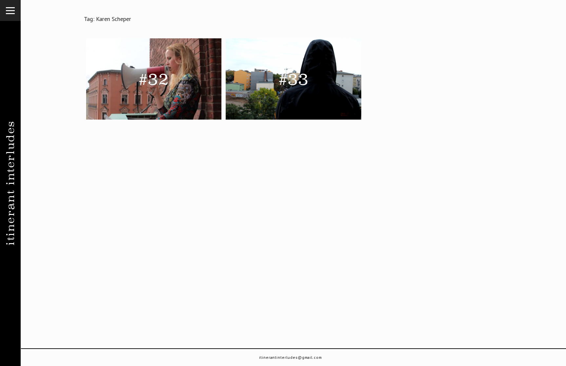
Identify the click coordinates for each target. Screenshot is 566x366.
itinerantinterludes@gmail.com (290, 357)
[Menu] (10, 10)
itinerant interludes (10, 183)
